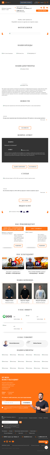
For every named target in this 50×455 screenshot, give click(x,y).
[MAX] (44, 8)
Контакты (46, 417)
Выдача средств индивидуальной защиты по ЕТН (20, 445)
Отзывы (40, 417)
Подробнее (18, 245)
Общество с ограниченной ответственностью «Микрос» (12, 228)
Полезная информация (8, 433)
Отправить (26, 402)
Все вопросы (32, 166)
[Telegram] (41, 7)
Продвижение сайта (41, 450)
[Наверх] (46, 452)
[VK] (47, 7)
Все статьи (25, 200)
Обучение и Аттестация (35, 445)
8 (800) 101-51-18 (20, 10)
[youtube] (13, 442)
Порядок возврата (33, 417)
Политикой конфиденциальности (10, 426)
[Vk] (10, 441)
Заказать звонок (42, 10)
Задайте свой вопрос (19, 166)
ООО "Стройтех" (36, 228)
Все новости (25, 127)
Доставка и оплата (23, 417)
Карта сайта (21, 433)
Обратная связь (32, 433)
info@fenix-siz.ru (28, 436)
